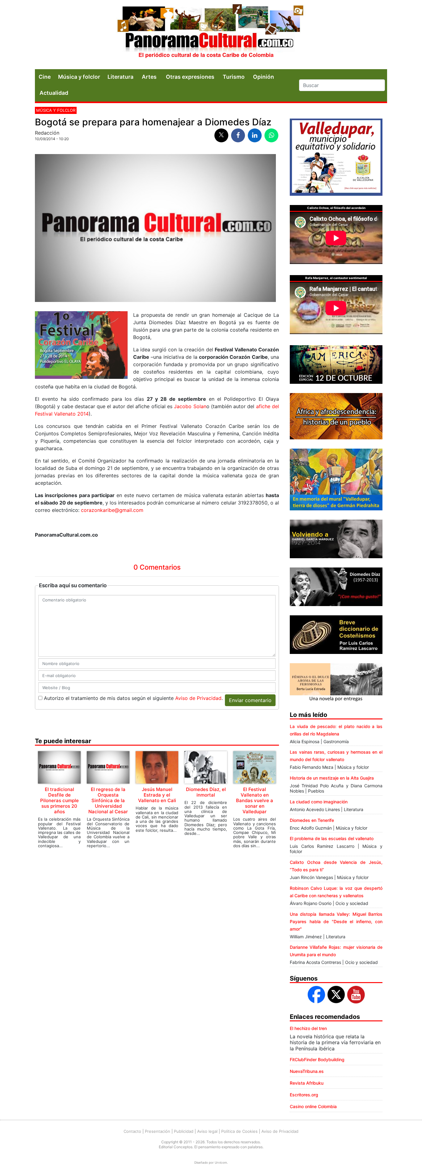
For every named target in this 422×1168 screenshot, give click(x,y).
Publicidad (183, 1131)
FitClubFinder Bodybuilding (317, 1059)
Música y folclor (79, 76)
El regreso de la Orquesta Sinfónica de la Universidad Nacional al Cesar (108, 800)
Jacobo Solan (190, 406)
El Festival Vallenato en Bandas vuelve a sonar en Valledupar (254, 800)
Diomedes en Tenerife (312, 820)
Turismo (234, 76)
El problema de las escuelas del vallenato (331, 838)
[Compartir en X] (221, 135)
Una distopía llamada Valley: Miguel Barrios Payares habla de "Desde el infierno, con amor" (336, 921)
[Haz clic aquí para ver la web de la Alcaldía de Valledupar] (336, 156)
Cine (45, 76)
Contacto (132, 1131)
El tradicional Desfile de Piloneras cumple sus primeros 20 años (59, 800)
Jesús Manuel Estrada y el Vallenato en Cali (157, 794)
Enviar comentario (250, 700)
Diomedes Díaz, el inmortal (206, 792)
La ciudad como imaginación (319, 801)
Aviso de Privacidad (198, 698)
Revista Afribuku (306, 1083)
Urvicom (221, 1162)
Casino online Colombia (313, 1106)
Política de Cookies (239, 1131)
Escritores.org (304, 1094)
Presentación (157, 1131)
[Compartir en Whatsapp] (271, 135)
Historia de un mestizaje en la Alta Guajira (332, 778)
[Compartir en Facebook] (238, 135)
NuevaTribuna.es (307, 1071)
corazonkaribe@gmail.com (112, 510)
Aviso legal (207, 1131)
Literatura (120, 76)
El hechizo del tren (308, 1028)
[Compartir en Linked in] (255, 135)
